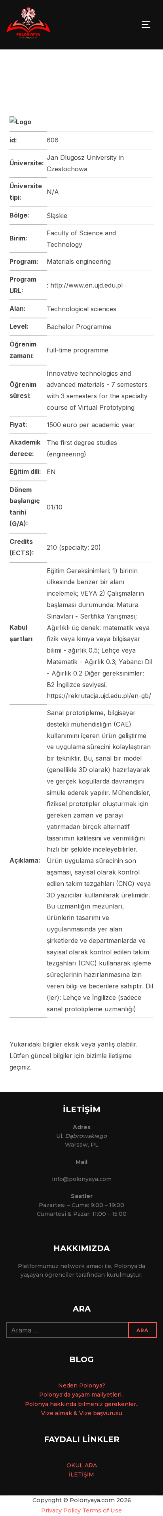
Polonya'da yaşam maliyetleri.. (81, 1394)
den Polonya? (85, 1385)
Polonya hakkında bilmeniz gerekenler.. (81, 1404)
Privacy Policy (61, 1510)
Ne (62, 1385)
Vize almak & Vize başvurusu (81, 1413)
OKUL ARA (81, 1465)
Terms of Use (102, 1510)
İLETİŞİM (81, 1474)
